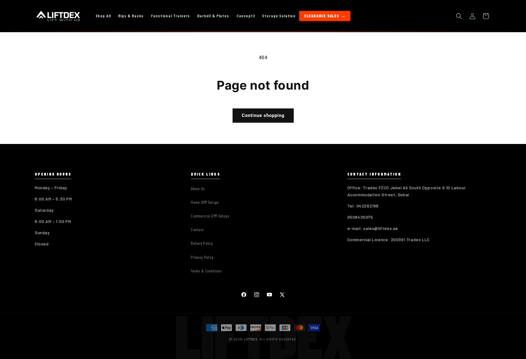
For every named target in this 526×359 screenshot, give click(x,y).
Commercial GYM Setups (210, 215)
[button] (459, 16)
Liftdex (250, 339)
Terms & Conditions (206, 270)
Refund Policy (202, 243)
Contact (197, 229)
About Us (198, 188)
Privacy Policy (202, 257)
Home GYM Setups (205, 202)
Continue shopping (263, 115)
